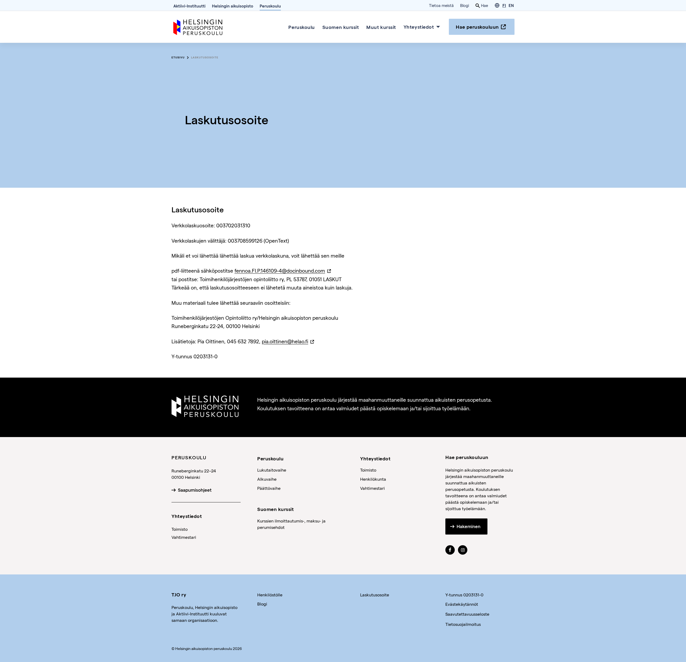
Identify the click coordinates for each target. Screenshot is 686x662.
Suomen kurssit (340, 26)
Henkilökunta (373, 479)
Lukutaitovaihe (271, 469)
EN (511, 5)
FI (504, 5)
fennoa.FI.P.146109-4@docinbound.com (279, 271)
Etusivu (178, 57)
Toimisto (180, 529)
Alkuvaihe (267, 479)
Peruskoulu (270, 5)
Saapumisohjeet (194, 490)
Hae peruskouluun (477, 26)
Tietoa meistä (441, 5)
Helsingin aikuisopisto (232, 5)
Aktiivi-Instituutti (189, 5)
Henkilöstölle (269, 594)
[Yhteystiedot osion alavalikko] (438, 27)
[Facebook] (450, 550)
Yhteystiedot (419, 26)
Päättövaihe (269, 488)
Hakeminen (468, 526)
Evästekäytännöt (461, 604)
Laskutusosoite (204, 57)
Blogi (464, 5)
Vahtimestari (184, 537)
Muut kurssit (381, 26)
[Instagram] (463, 550)
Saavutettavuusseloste (467, 613)
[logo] (198, 26)
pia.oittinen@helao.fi (285, 341)
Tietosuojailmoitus (463, 624)
